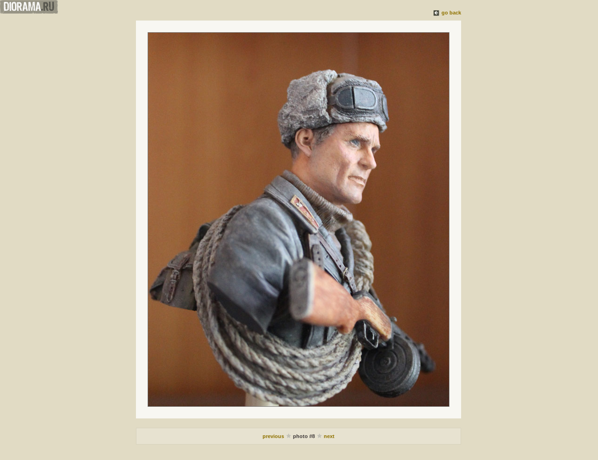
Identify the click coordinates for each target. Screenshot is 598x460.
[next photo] (298, 219)
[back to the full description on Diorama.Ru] (437, 12)
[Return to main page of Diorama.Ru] (29, 11)
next (329, 436)
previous (274, 436)
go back (451, 12)
